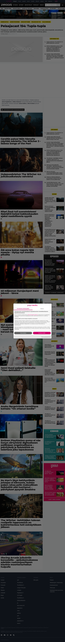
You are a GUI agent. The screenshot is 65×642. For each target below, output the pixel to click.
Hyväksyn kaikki (41, 333)
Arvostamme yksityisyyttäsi (23, 308)
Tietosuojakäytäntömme (46, 336)
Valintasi (42, 308)
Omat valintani (23, 333)
